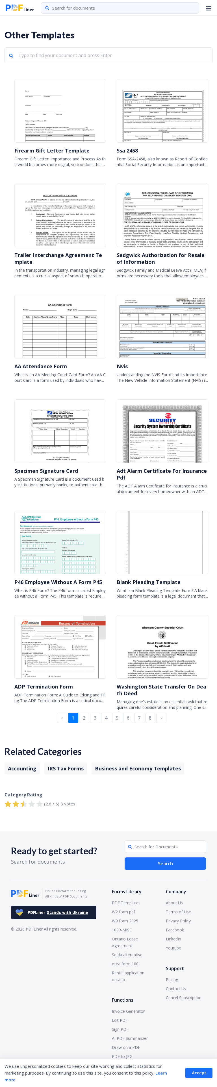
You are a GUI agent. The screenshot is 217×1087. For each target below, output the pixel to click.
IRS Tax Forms (66, 768)
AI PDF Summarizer (130, 1038)
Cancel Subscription (183, 997)
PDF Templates (126, 902)
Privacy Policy (178, 920)
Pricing (172, 979)
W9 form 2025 (125, 920)
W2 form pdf (123, 911)
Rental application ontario (128, 976)
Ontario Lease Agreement (125, 942)
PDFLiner (58, 912)
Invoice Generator (128, 1011)
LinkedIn (173, 939)
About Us (174, 902)
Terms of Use (178, 911)
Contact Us (176, 988)
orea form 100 (125, 963)
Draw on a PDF (126, 1047)
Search (165, 864)
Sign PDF (120, 1029)
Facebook (175, 930)
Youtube (173, 948)
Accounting (22, 768)
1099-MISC (122, 930)
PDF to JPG (122, 1056)
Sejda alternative (127, 954)
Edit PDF (120, 1020)
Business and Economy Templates (138, 768)
